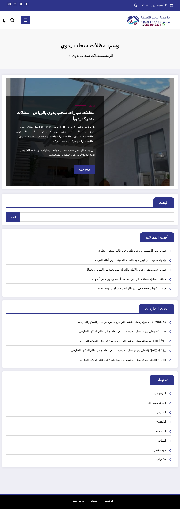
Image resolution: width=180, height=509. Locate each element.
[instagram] (15, 4)
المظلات (91, 106)
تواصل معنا (78, 500)
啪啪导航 (160, 340)
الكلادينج (161, 421)
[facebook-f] (26, 4)
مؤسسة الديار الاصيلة (79, 126)
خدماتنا (94, 500)
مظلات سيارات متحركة (82, 141)
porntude (160, 331)
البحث (163, 202)
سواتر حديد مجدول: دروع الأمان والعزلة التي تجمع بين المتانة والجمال (126, 269)
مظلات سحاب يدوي (27, 131)
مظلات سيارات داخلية (61, 136)
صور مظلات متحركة (49, 131)
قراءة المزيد (84, 169)
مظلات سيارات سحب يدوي (33, 136)
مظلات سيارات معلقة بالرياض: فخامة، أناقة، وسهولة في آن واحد (128, 279)
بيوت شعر (160, 450)
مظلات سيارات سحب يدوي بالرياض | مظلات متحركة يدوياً (56, 115)
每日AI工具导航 (156, 350)
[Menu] (25, 20)
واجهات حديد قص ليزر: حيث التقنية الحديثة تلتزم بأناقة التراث (130, 260)
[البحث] (12, 19)
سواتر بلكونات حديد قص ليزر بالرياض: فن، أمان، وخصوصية (132, 288)
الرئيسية (108, 500)
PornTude (160, 322)
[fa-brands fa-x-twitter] (21, 4)
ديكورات (161, 459)
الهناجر (162, 440)
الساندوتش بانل (157, 402)
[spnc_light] (5, 20)
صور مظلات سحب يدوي (75, 131)
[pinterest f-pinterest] (10, 4)
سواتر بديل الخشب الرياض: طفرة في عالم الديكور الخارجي (131, 250)
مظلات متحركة (61, 141)
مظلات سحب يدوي (84, 136)
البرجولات (160, 393)
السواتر (161, 412)
